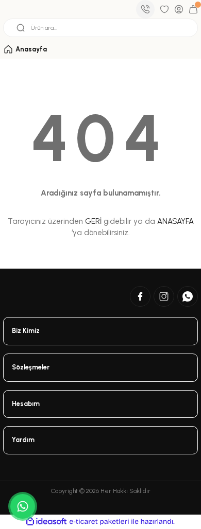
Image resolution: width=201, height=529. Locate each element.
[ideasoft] (46, 521)
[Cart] (193, 9)
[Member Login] (178, 9)
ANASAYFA (175, 221)
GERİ (93, 221)
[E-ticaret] (99, 521)
